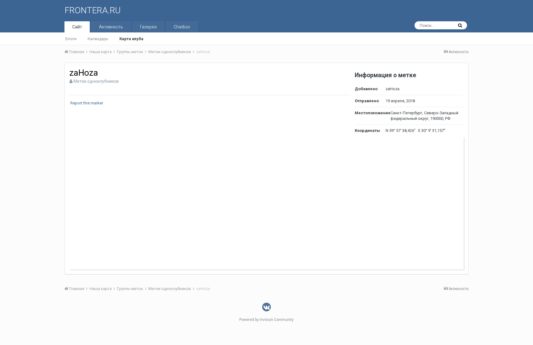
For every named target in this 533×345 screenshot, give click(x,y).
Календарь (98, 38)
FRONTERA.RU (92, 10)
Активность (111, 26)
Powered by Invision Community (266, 320)
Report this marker (86, 103)
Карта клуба (131, 38)
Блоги (70, 38)
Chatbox (182, 26)
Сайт (77, 26)
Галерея (148, 26)
